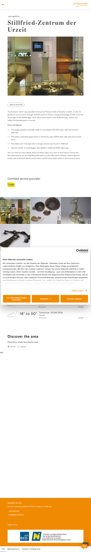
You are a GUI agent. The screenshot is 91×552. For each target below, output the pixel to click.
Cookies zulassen (74, 299)
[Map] (7, 4)
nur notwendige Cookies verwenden (17, 299)
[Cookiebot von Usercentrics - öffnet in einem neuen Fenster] (78, 251)
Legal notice (12, 525)
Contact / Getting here (31, 549)
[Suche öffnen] (11, 4)
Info (3, 549)
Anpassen (44, 299)
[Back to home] (81, 4)
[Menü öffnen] (3, 4)
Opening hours (13, 549)
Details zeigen (77, 291)
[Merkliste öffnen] (9, 4)
